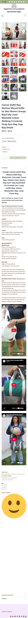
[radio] (4, 141)
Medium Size (6, 149)
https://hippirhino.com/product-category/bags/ (13, 474)
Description (5, 167)
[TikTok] (25, 1)
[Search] (2, 16)
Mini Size (5, 151)
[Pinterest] (16, 1)
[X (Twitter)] (23, 1)
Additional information (7, 595)
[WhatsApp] (9, 1)
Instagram (4, 487)
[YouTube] (14, 1)
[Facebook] (21, 1)
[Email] (12, 1)
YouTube (4, 485)
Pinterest (4, 489)
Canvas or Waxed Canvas (8, 138)
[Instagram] (18, 1)
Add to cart (18, 157)
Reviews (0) (4, 598)
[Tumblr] (25, 616)
